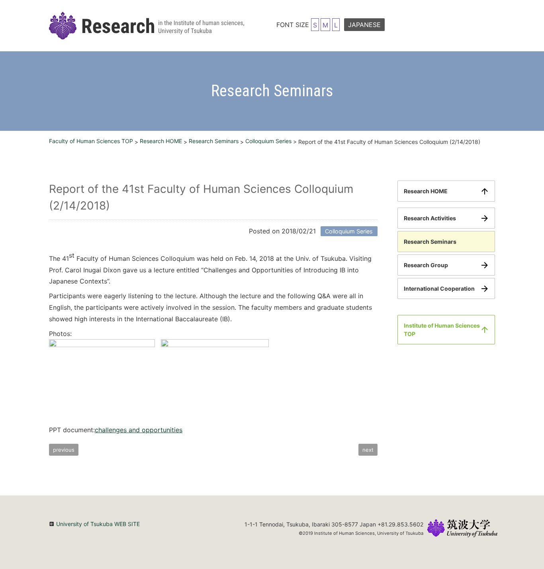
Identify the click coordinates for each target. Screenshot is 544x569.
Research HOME (161, 141)
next (368, 450)
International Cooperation (439, 288)
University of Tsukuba (462, 529)
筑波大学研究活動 (146, 25)
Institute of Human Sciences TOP (442, 329)
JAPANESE (364, 25)
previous (63, 450)
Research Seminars (214, 141)
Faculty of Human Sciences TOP (91, 141)
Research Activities (430, 218)
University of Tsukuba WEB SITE (98, 523)
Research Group (426, 265)
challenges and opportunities (138, 430)
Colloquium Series (268, 141)
